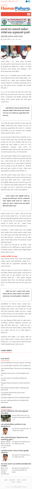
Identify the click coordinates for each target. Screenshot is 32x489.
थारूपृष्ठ (13, 482)
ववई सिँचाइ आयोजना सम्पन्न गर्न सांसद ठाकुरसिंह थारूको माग (15, 451)
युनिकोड (19, 482)
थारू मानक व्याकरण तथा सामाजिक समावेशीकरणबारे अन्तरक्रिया (16, 465)
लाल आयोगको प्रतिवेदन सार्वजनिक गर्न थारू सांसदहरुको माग (16, 366)
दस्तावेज (24, 480)
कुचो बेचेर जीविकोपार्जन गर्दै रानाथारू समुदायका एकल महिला (16, 363)
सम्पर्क (18, 480)
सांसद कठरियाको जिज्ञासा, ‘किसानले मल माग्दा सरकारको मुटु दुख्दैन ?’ (14, 438)
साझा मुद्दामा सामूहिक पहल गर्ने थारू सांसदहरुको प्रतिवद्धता (15, 398)
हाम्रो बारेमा (12, 480)
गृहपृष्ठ (5, 480)
